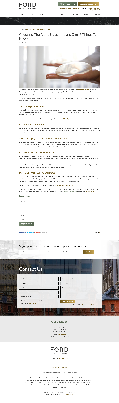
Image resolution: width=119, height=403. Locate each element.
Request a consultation (88, 4)
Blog (86, 14)
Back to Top (96, 232)
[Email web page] (45, 232)
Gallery (75, 14)
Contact (97, 14)
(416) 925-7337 (61, 334)
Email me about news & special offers (32, 301)
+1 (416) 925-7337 (94, 10)
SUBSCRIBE (88, 252)
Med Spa (63, 14)
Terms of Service (91, 304)
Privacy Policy (84, 304)
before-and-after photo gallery (64, 185)
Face (31, 14)
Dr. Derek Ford (22, 44)
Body (52, 14)
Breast (41, 14)
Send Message (67, 301)
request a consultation (70, 191)
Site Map (64, 367)
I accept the (24, 303)
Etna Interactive (69, 394)
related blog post (67, 119)
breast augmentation (83, 89)
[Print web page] (42, 232)
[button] (37, 232)
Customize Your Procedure (69, 8)
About (21, 14)
